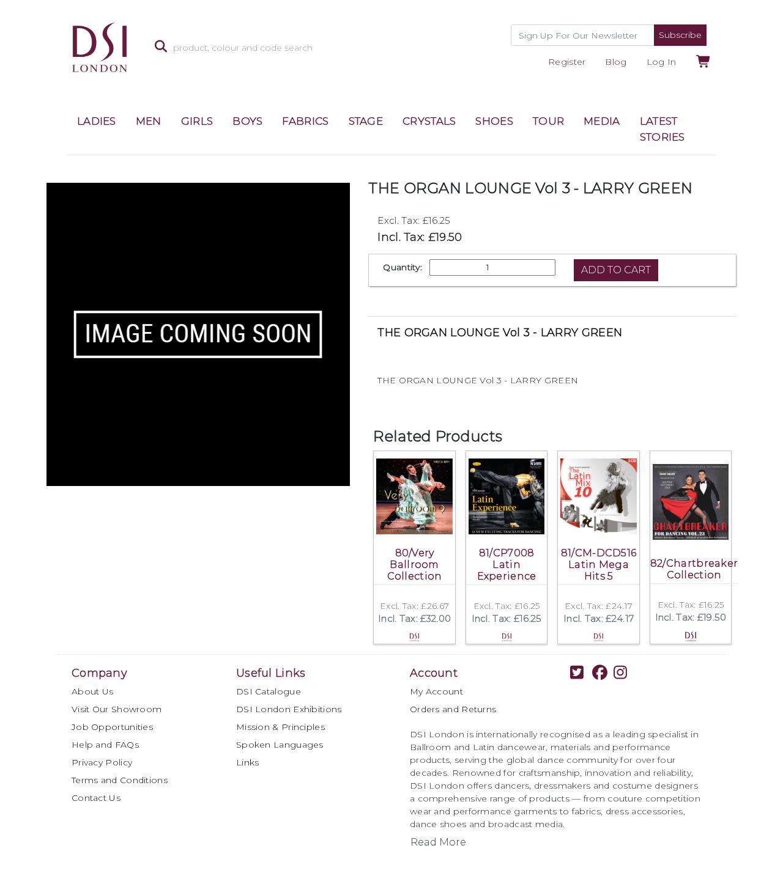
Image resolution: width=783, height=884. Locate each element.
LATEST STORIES (662, 129)
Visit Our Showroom (116, 709)
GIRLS (197, 121)
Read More (438, 842)
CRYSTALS (429, 121)
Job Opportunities (112, 726)
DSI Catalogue (268, 691)
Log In (662, 61)
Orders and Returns (453, 709)
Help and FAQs (105, 744)
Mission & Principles (280, 726)
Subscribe (680, 34)
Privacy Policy (102, 762)
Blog (615, 61)
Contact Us (96, 797)
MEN (148, 121)
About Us (92, 691)
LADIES (96, 121)
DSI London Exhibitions (289, 709)
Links (247, 762)
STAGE (366, 121)
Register (566, 61)
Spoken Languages (280, 744)
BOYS (247, 121)
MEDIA (602, 121)
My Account (436, 691)
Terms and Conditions (120, 780)
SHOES (494, 121)
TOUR (548, 121)
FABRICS (305, 121)
